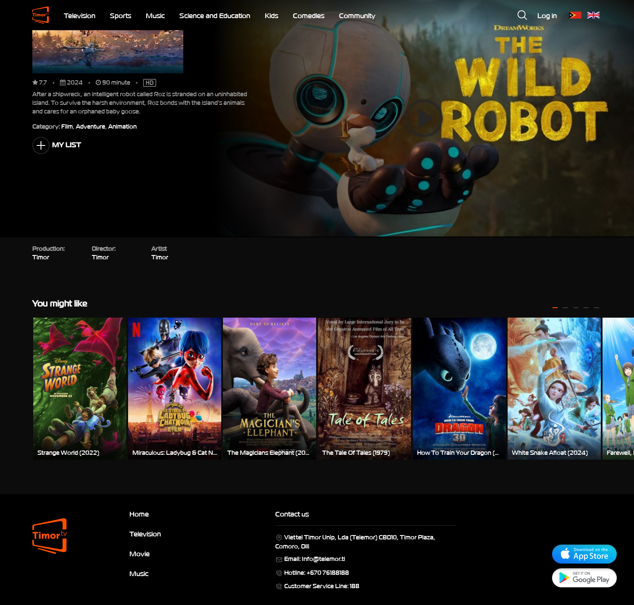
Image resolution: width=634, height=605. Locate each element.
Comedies (308, 15)
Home (139, 513)
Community (357, 15)
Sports (120, 15)
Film (67, 126)
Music (155, 15)
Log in (547, 15)
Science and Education (214, 15)
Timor (159, 256)
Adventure (90, 126)
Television (79, 15)
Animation (122, 126)
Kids (271, 15)
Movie (139, 553)
